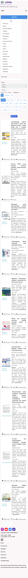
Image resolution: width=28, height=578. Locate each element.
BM (1, 6)
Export (14, 116)
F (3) (24, 100)
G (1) (3, 103)
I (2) (10, 103)
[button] (4, 90)
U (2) (24, 106)
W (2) (5, 110)
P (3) (7, 106)
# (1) (16, 110)
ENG (4, 6)
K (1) (17, 103)
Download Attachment (7, 415)
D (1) (18, 100)
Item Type (7, 95)
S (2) (16, 106)
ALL (11, 21)
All (2, 95)
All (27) (3, 100)
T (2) (20, 106)
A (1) (8, 100)
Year (12, 95)
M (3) (24, 103)
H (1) (7, 103)
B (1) (12, 100)
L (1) (21, 103)
